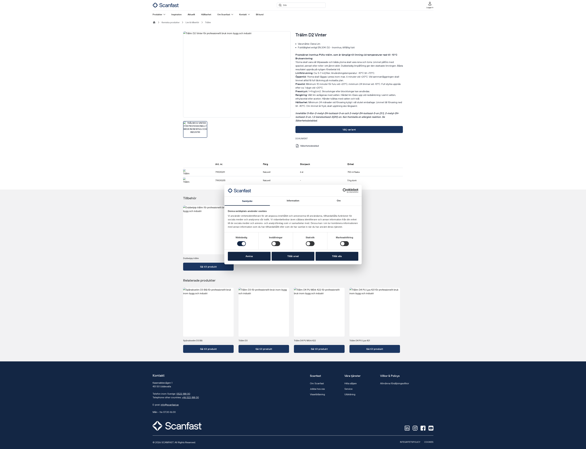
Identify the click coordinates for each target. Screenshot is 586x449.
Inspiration (176, 14)
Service (348, 389)
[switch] (275, 243)
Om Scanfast (223, 14)
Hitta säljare (350, 383)
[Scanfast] (154, 22)
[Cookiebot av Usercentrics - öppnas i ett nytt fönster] (345, 190)
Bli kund (259, 14)
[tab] (195, 129)
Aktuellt (191, 14)
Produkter (157, 14)
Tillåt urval (293, 256)
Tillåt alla (337, 256)
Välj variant (349, 129)
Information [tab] (293, 200)
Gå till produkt (208, 266)
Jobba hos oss (317, 389)
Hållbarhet (206, 14)
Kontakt (243, 14)
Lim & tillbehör (192, 22)
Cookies (428, 442)
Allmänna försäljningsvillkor (394, 383)
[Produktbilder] (237, 84)
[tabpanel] (237, 74)
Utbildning (349, 394)
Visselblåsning (317, 394)
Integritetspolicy (410, 442)
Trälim (208, 22)
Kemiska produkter (171, 22)
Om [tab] (339, 200)
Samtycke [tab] (247, 201)
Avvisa (249, 256)
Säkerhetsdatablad (309, 146)
